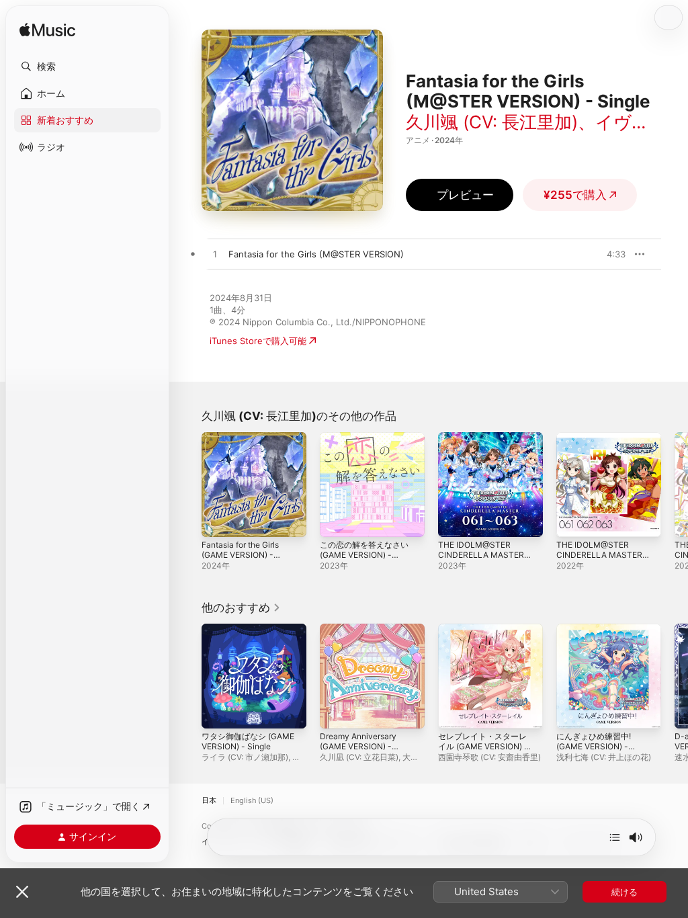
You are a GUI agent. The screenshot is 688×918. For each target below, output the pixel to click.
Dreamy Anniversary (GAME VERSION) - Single (358, 746)
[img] (47, 30)
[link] (241, 607)
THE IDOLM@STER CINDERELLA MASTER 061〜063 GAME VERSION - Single (481, 560)
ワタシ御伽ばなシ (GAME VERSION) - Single (248, 741)
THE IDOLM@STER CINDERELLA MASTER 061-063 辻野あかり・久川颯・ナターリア (602, 560)
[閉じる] (22, 892)
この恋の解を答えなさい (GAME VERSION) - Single (364, 555)
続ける (624, 891)
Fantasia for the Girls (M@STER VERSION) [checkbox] (316, 254)
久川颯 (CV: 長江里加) (492, 122)
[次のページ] (674, 484)
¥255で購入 (575, 195)
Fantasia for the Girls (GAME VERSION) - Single (240, 555)
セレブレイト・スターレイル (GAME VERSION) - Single (483, 746)
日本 (209, 800)
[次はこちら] (615, 837)
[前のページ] (188, 484)
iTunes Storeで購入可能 (258, 340)
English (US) (251, 800)
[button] (87, 66)
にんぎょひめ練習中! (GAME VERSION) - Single (593, 746)
